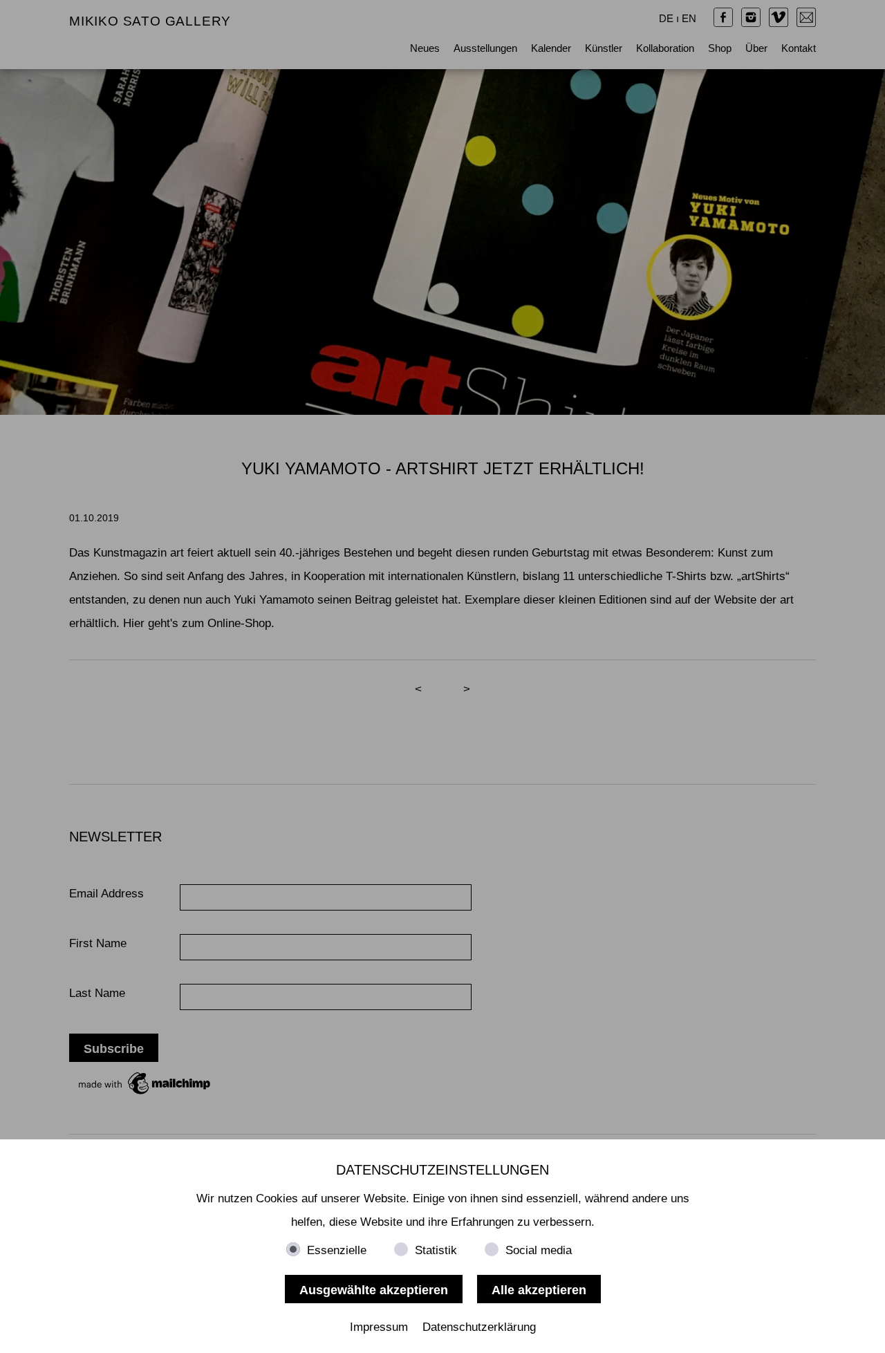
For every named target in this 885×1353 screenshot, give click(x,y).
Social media (538, 1250)
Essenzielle (336, 1250)
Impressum (379, 1327)
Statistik (436, 1250)
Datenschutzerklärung (479, 1327)
